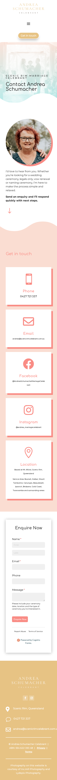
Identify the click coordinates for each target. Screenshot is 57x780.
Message (24, 589)
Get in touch (28, 35)
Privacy (41, 748)
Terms (28, 751)
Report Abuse (20, 631)
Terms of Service (35, 631)
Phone (16, 575)
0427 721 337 (21, 718)
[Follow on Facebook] (25, 698)
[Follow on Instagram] (31, 698)
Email (22, 561)
